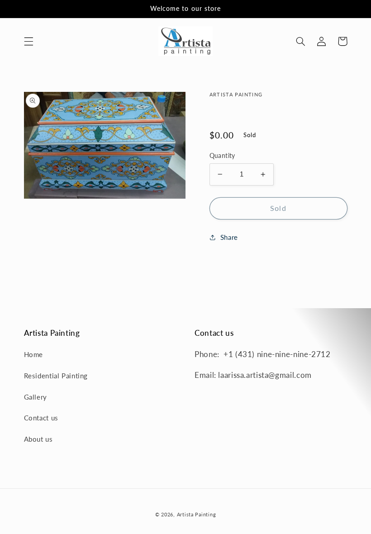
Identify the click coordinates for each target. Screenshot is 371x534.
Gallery (35, 397)
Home (33, 354)
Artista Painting (196, 514)
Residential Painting (56, 376)
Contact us (41, 418)
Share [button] (229, 237)
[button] (28, 41)
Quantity (222, 155)
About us (38, 439)
